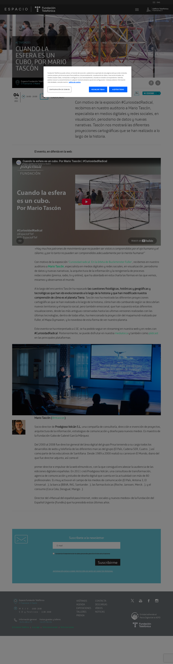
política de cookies (75, 82)
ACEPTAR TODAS (118, 89)
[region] (87, 81)
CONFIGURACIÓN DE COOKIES (59, 89)
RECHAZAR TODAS (98, 89)
